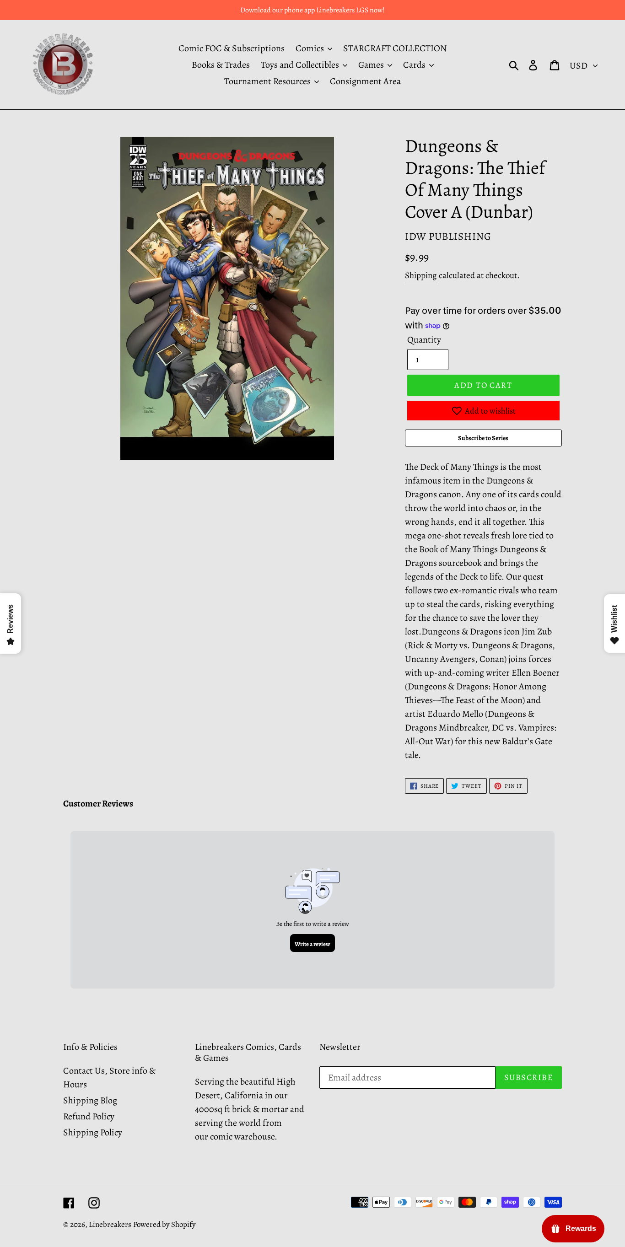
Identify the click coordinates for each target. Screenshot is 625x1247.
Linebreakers (110, 1224)
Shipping (421, 275)
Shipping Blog (90, 1100)
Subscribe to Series (483, 438)
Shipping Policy (92, 1132)
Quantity (424, 339)
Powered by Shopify (164, 1224)
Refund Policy (88, 1116)
